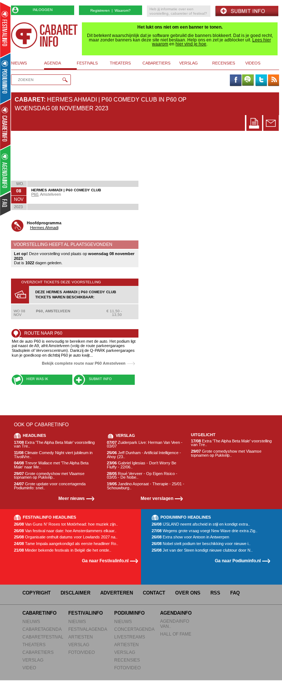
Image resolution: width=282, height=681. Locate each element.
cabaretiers (156, 63)
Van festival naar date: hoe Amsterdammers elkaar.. (65, 531)
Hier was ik (37, 379)
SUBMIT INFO (100, 379)
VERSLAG (32, 660)
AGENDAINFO (176, 613)
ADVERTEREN (116, 593)
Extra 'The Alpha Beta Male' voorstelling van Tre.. (54, 444)
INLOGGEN (43, 10)
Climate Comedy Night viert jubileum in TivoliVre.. (53, 455)
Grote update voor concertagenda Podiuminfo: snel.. (50, 486)
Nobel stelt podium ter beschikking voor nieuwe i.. (201, 544)
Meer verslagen (157, 498)
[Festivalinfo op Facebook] (235, 80)
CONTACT (154, 593)
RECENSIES (127, 660)
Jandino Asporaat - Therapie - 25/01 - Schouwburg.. (145, 486)
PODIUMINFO (129, 613)
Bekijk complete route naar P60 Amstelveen (84, 363)
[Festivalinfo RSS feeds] (273, 80)
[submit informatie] (246, 11)
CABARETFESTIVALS (44, 636)
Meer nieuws (71, 498)
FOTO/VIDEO (81, 652)
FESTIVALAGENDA (87, 629)
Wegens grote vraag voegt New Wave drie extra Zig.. (204, 531)
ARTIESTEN (80, 636)
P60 (34, 194)
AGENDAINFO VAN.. (174, 624)
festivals (87, 63)
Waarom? (123, 10)
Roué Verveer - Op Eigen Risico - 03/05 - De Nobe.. (142, 475)
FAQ (235, 593)
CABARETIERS (38, 652)
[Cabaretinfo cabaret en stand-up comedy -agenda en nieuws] (5, 124)
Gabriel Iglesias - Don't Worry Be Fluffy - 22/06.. (141, 465)
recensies (223, 63)
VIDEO (29, 667)
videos (252, 63)
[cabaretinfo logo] (44, 35)
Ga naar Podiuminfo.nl (238, 560)
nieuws (19, 63)
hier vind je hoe (191, 44)
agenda (52, 63)
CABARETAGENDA (42, 629)
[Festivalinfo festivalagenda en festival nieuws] (5, 30)
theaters (120, 63)
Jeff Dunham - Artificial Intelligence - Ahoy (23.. (144, 455)
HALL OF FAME (175, 634)
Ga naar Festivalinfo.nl (105, 560)
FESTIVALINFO (85, 613)
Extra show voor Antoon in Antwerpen (190, 537)
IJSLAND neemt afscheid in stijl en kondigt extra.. (201, 524)
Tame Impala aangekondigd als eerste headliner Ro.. (66, 544)
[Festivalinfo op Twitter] (260, 80)
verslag (188, 63)
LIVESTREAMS (129, 636)
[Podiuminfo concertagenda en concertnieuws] (5, 78)
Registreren (100, 10)
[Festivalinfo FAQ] (5, 203)
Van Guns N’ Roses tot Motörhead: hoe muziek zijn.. (66, 524)
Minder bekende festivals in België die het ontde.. (62, 550)
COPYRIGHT (36, 593)
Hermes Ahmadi (44, 227)
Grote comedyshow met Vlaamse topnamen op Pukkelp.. (49, 475)
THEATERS (34, 644)
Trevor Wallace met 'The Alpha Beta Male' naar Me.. (51, 465)
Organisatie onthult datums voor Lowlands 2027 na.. (66, 537)
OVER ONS (187, 593)
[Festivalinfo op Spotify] (248, 80)
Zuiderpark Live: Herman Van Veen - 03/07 (144, 444)
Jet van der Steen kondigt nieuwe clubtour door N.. (202, 550)
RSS (215, 593)
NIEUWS (31, 621)
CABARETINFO (39, 613)
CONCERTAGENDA (134, 629)
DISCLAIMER (75, 593)
